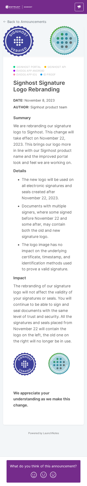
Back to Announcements (26, 22)
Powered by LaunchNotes (43, 433)
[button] (34, 474)
